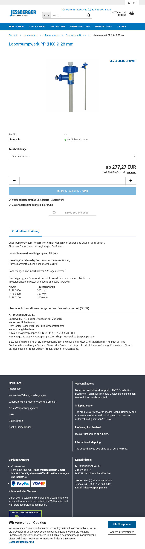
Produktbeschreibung (25, 231)
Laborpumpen (37, 26)
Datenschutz (16, 420)
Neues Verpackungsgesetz (23, 408)
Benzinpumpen (103, 26)
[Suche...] (88, 15)
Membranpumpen (80, 26)
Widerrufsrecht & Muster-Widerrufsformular (32, 401)
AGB (11, 414)
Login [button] (133, 2)
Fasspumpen (57, 26)
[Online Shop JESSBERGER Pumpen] (23, 13)
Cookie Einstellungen (20, 427)
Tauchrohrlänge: (18, 149)
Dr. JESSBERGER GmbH (123, 60)
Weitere (121, 26)
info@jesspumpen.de (95, 487)
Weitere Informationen (122, 532)
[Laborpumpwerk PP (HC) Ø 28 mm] (72, 85)
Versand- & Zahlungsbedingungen (27, 395)
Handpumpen (16, 26)
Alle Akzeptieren (122, 524)
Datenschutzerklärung (21, 542)
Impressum (15, 388)
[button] (14, 181)
